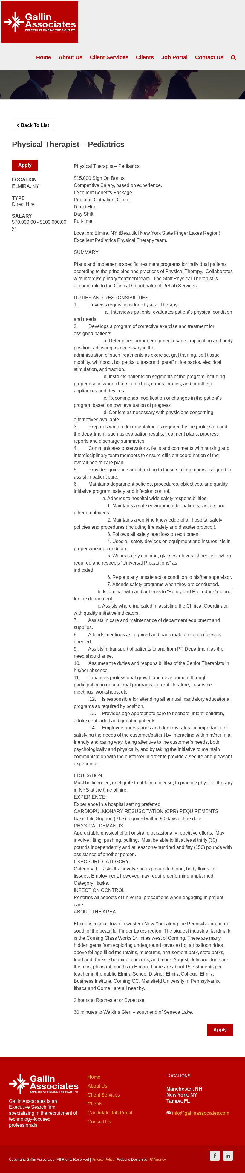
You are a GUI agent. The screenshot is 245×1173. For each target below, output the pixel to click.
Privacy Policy (103, 1159)
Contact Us (99, 1121)
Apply (25, 165)
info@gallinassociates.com (200, 1113)
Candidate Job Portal (110, 1112)
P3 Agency (157, 1159)
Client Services (104, 1094)
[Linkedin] (228, 1156)
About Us (97, 1085)
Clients (95, 1103)
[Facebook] (215, 1156)
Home (94, 1077)
